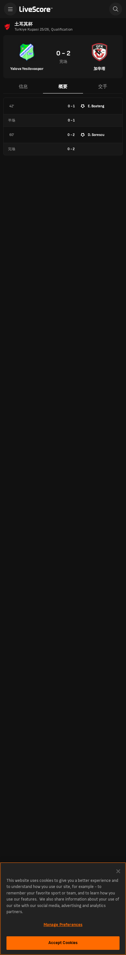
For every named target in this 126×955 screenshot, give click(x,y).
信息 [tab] (23, 86)
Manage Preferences (63, 924)
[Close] (118, 871)
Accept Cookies (63, 942)
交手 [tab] (102, 86)
